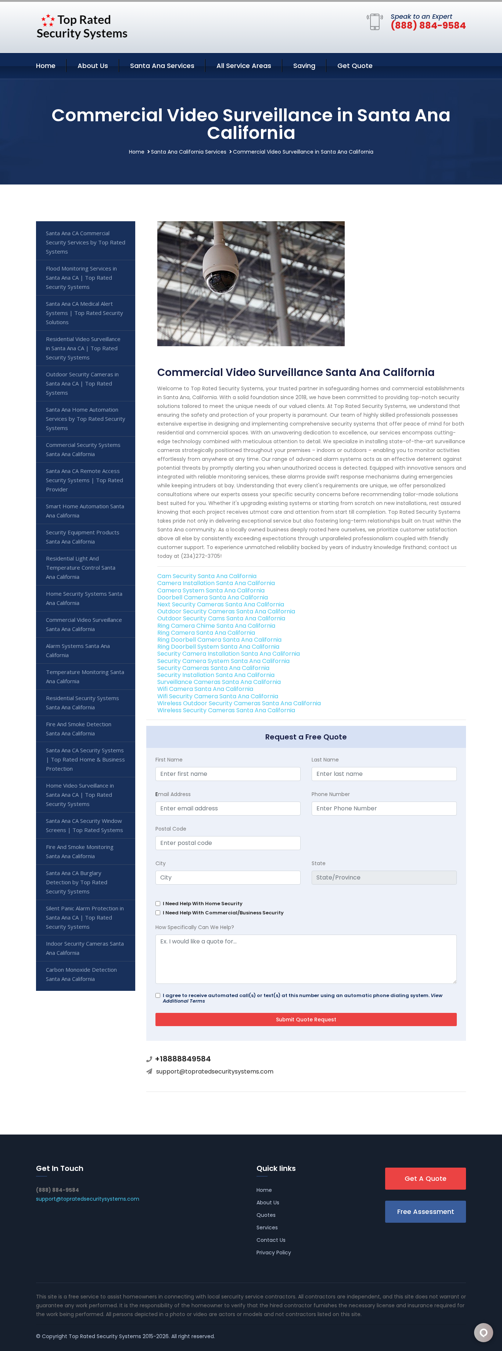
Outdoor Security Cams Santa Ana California (221, 618)
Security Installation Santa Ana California (216, 675)
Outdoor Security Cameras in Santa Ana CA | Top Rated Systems (82, 383)
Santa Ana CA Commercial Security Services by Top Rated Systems (85, 242)
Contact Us (271, 1240)
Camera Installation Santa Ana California (216, 583)
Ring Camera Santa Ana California (206, 632)
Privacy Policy (274, 1252)
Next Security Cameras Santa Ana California (220, 604)
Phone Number (331, 794)
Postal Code (170, 828)
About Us (93, 65)
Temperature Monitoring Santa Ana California (85, 676)
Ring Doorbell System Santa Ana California (218, 646)
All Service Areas (243, 65)
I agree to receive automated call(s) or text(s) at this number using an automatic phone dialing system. (302, 998)
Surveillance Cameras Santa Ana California (219, 682)
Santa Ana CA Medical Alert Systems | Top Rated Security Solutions (84, 313)
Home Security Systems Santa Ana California (84, 598)
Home (45, 65)
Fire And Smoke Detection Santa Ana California (78, 728)
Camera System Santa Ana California (211, 590)
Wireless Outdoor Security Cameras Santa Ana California (239, 703)
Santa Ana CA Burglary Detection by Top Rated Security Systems (76, 882)
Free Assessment (425, 1211)
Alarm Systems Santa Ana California (78, 650)
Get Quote (355, 65)
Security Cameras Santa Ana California (213, 668)
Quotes (266, 1215)
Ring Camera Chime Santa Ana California (216, 625)
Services (267, 1227)
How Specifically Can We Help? (194, 927)
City (160, 863)
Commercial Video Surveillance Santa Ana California (84, 624)
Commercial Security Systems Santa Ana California (83, 449)
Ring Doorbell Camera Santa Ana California (219, 639)
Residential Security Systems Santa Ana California (82, 702)
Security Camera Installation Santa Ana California (228, 653)
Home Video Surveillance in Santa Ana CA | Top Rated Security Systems (80, 794)
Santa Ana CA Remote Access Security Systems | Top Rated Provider (84, 480)
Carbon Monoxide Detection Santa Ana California (81, 974)
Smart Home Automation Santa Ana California (85, 510)
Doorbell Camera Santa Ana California (212, 597)
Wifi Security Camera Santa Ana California (217, 696)
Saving (304, 65)
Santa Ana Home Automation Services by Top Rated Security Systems (85, 418)
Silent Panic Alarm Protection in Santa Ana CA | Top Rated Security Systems (85, 917)
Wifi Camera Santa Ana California (205, 689)
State (319, 863)
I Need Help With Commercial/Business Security (223, 912)
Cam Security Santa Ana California (207, 576)
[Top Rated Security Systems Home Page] (82, 25)
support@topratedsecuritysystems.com (214, 1071)
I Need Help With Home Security (203, 903)
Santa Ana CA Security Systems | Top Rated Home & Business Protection (85, 759)
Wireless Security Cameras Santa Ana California (226, 710)
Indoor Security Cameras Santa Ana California (85, 948)
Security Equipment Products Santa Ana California (82, 536)
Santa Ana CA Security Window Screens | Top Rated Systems (84, 825)
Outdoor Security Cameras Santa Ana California (226, 611)
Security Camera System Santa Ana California (223, 661)
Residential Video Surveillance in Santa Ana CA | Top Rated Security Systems (83, 348)
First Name (169, 759)
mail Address (173, 794)
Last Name (325, 759)
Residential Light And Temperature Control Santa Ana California (80, 567)
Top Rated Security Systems (105, 1336)
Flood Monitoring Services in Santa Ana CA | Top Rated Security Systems (81, 277)
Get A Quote (426, 1178)
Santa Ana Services (162, 65)
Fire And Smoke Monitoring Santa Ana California (80, 851)
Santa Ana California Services (188, 151)
